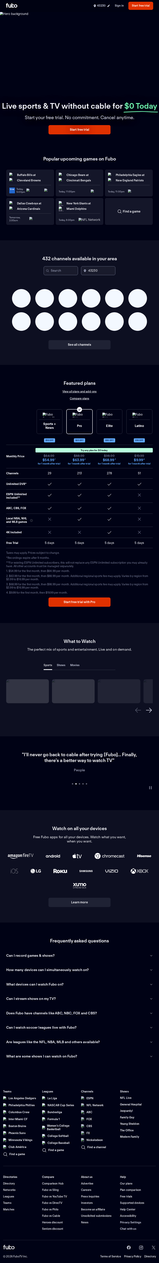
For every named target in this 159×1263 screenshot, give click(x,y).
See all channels (79, 344)
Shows (61, 665)
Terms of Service (110, 1250)
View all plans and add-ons (79, 391)
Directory (150, 1250)
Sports (48, 665)
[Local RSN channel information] (31, 520)
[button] (79, 129)
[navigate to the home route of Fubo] (11, 6)
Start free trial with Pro (80, 602)
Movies (75, 665)
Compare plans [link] (79, 398)
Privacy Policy (132, 1250)
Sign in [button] (119, 5)
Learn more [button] (79, 896)
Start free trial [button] (141, 5)
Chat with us (128, 1223)
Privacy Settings (130, 1216)
